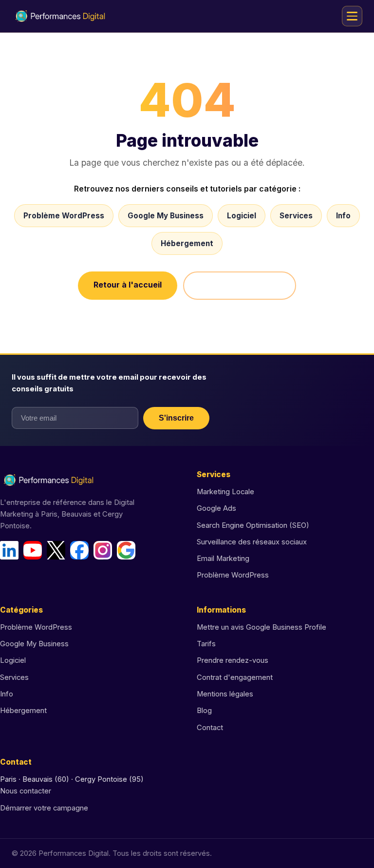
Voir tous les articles (240, 285)
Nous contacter (25, 791)
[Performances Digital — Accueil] (60, 16)
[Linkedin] (9, 550)
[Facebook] (79, 550)
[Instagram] (103, 550)
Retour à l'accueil (128, 284)
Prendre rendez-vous (232, 660)
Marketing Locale (225, 491)
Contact (210, 727)
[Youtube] (32, 550)
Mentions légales (225, 694)
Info (343, 215)
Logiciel (241, 215)
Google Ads (216, 508)
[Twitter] (56, 550)
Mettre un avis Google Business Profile (261, 627)
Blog (204, 710)
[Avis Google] (126, 550)
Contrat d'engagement (235, 677)
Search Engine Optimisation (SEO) (253, 525)
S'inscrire (176, 418)
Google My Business (166, 215)
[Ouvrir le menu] (352, 16)
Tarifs (206, 643)
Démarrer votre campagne (44, 808)
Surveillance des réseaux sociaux (252, 542)
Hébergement (187, 243)
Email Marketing (223, 558)
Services (296, 215)
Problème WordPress (63, 215)
